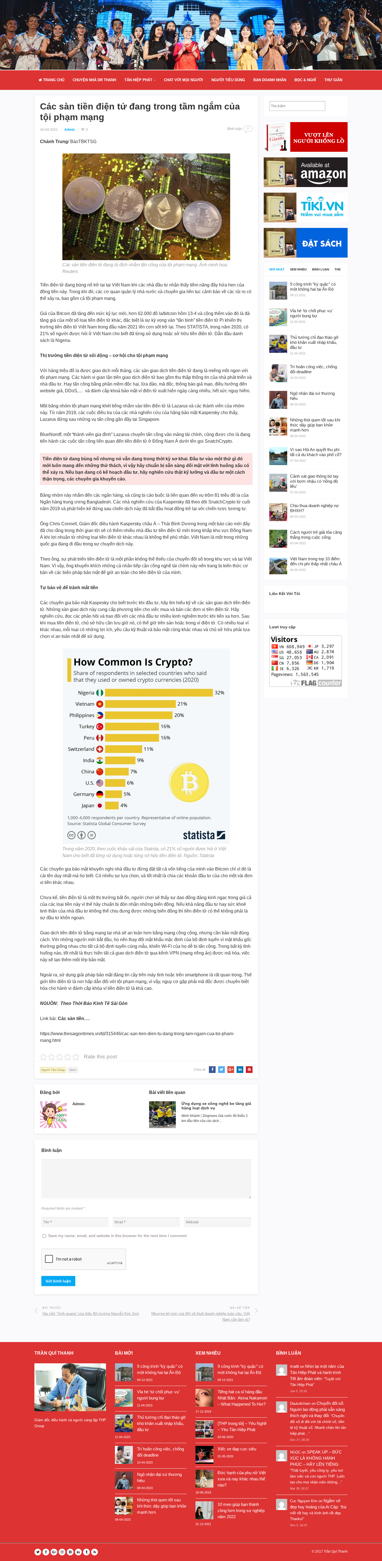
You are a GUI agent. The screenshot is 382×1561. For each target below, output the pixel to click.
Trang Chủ (53, 80)
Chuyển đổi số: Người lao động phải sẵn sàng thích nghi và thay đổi (317, 1409)
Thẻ (337, 269)
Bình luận (320, 269)
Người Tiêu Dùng (228, 80)
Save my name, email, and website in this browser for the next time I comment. (118, 1235)
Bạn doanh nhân (269, 80)
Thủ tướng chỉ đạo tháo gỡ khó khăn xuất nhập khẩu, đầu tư (161, 1423)
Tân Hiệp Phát (138, 80)
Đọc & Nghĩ (305, 80)
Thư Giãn (333, 80)
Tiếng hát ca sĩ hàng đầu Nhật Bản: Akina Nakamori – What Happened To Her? (242, 1397)
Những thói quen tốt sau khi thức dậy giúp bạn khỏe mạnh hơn (161, 1506)
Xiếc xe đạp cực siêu (237, 1448)
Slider (73, 1070)
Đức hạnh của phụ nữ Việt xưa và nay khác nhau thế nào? (242, 1478)
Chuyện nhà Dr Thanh (94, 80)
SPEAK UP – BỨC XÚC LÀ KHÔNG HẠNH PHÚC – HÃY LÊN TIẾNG (316, 1458)
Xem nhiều (298, 269)
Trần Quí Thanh (336, 1551)
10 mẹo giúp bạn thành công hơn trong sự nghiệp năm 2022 (241, 1510)
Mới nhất (277, 269)
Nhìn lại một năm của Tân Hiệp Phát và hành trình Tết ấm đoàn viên (317, 1372)
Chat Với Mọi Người (183, 80)
